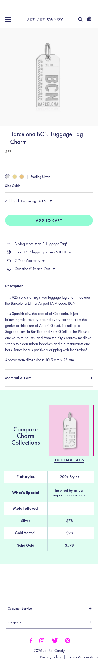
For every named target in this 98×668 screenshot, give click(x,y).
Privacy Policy (50, 657)
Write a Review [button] (28, 578)
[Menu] (8, 19)
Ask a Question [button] (72, 578)
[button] (88, 9)
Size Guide (12, 185)
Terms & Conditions (83, 657)
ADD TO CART (49, 220)
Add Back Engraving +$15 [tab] (25, 200)
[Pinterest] (67, 640)
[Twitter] (55, 640)
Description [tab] (14, 285)
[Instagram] (41, 640)
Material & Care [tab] (18, 377)
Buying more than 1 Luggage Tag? (41, 243)
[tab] (49, 328)
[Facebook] (30, 640)
